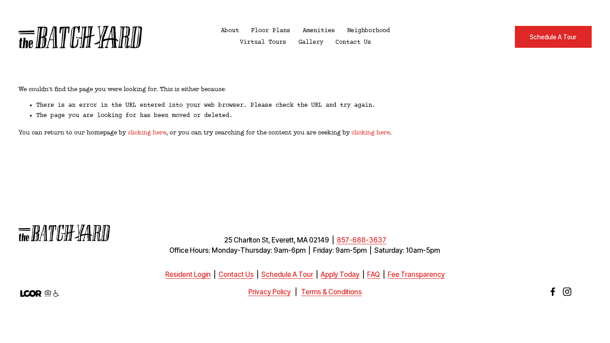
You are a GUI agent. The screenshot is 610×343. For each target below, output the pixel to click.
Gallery (310, 42)
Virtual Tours (263, 42)
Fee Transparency (416, 274)
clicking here (147, 132)
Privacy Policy (269, 292)
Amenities (319, 30)
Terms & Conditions (331, 292)
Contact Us (353, 42)
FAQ (373, 274)
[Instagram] (567, 291)
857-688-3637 (361, 240)
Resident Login (188, 274)
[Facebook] (552, 291)
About (230, 30)
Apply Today (340, 274)
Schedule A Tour (553, 37)
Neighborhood (368, 30)
